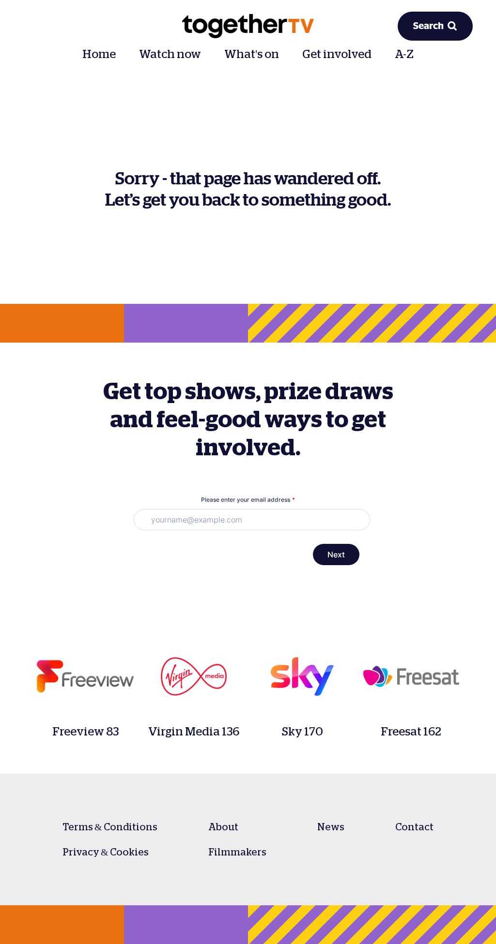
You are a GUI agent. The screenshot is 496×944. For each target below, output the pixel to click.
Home (99, 54)
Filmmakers (237, 852)
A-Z (404, 54)
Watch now (170, 54)
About (223, 827)
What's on (251, 54)
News (330, 827)
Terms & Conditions (109, 827)
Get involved (337, 54)
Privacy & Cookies (105, 852)
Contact (414, 827)
